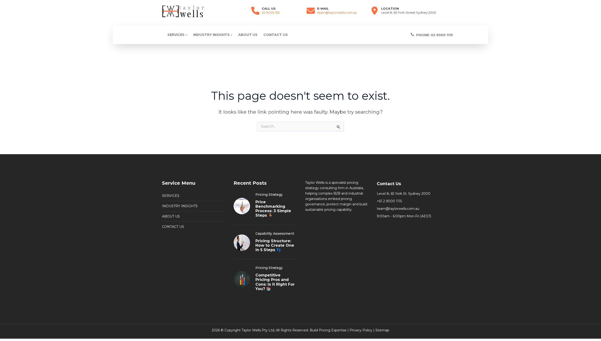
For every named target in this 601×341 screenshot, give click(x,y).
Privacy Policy (361, 330)
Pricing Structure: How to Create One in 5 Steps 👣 (274, 245)
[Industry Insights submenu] (231, 35)
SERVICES (170, 196)
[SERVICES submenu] (186, 35)
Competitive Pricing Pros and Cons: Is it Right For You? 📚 (275, 282)
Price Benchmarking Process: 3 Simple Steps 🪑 (273, 209)
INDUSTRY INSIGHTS (180, 206)
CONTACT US (173, 227)
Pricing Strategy (269, 194)
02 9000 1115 (271, 12)
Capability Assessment (274, 233)
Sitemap (382, 330)
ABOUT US (171, 216)
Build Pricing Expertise (328, 330)
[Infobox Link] (444, 35)
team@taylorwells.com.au (337, 12)
